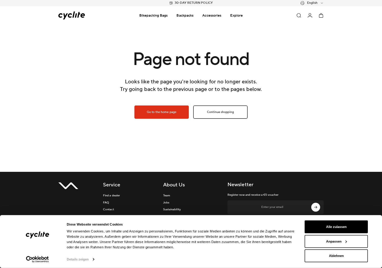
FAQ (106, 202)
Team (166, 195)
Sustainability (172, 209)
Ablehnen (336, 256)
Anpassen (334, 241)
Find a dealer (111, 195)
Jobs (166, 202)
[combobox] (312, 3)
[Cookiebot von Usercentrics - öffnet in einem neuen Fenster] (37, 259)
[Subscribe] (315, 207)
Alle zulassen (336, 227)
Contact (108, 209)
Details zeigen (78, 259)
